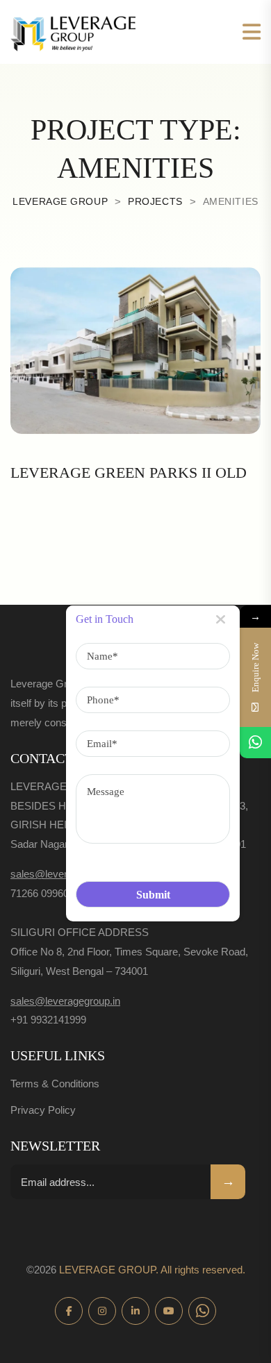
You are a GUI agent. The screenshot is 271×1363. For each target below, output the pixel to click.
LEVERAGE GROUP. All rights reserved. (152, 1270)
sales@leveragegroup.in (65, 874)
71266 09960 (39, 893)
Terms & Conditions (54, 1083)
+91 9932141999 (48, 1020)
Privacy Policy (43, 1110)
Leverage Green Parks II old (128, 472)
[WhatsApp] (255, 742)
